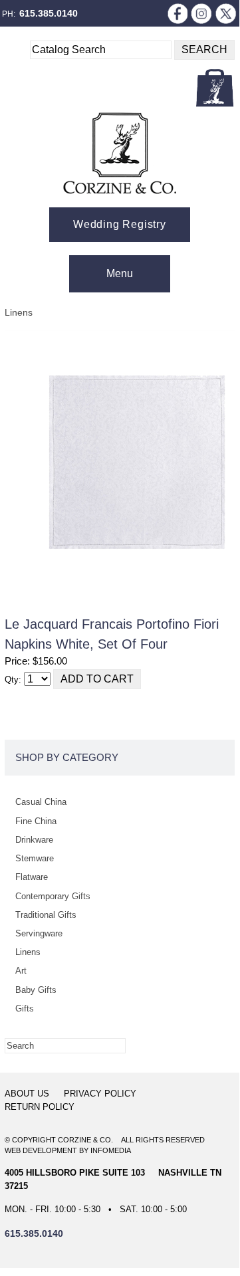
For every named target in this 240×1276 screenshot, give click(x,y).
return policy (39, 1107)
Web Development (41, 1150)
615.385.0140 (48, 13)
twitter (226, 13)
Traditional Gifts (45, 915)
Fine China (36, 821)
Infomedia (110, 1150)
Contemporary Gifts (52, 896)
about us (27, 1094)
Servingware (38, 933)
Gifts (24, 1008)
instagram (201, 13)
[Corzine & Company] (119, 153)
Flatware (31, 877)
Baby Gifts (36, 990)
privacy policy (100, 1094)
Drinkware (34, 840)
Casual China (40, 802)
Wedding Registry (119, 224)
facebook (176, 13)
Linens (19, 312)
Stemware (34, 858)
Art (21, 971)
